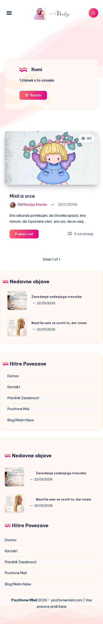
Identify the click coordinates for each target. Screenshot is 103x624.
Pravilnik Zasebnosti (23, 398)
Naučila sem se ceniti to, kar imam (59, 323)
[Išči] (93, 13)
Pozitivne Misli (18, 409)
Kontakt (13, 387)
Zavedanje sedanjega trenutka (56, 297)
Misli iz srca (22, 196)
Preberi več (27, 235)
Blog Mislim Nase (20, 420)
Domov (13, 376)
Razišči (35, 95)
